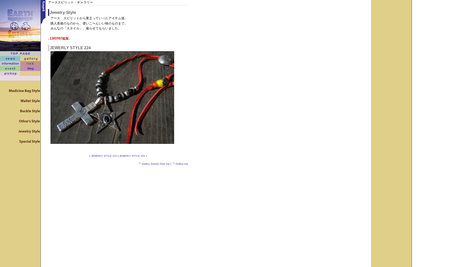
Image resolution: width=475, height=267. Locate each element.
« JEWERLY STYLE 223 (103, 156)
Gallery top (182, 163)
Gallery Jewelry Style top (156, 163)
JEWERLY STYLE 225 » (133, 156)
